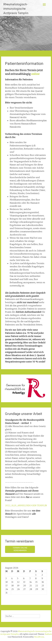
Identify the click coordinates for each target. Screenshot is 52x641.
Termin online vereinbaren (20, 549)
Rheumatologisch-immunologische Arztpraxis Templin (15, 9)
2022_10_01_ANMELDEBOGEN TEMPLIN (26, 505)
